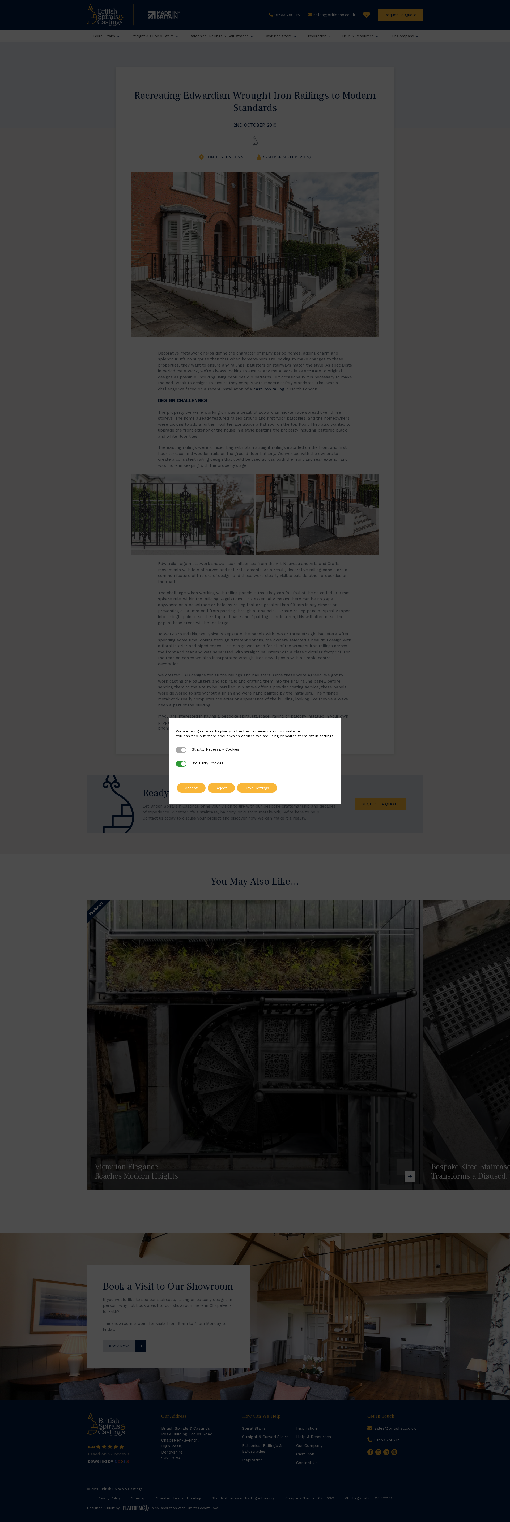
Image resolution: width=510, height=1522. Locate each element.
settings (326, 736)
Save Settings (257, 788)
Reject (221, 788)
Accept (191, 788)
